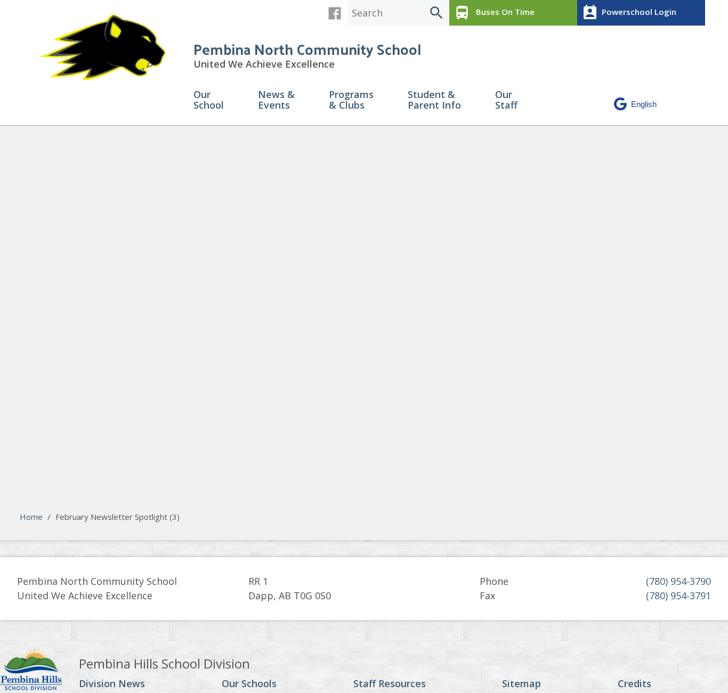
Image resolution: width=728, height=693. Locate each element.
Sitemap (521, 684)
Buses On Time (494, 12)
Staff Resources (389, 684)
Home (31, 516)
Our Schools (249, 684)
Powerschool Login (628, 12)
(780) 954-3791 (678, 595)
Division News (112, 684)
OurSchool (208, 100)
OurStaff (506, 100)
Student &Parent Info (434, 100)
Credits (634, 684)
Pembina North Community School (307, 49)
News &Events (276, 100)
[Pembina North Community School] (108, 48)
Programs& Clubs (351, 100)
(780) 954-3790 (678, 581)
